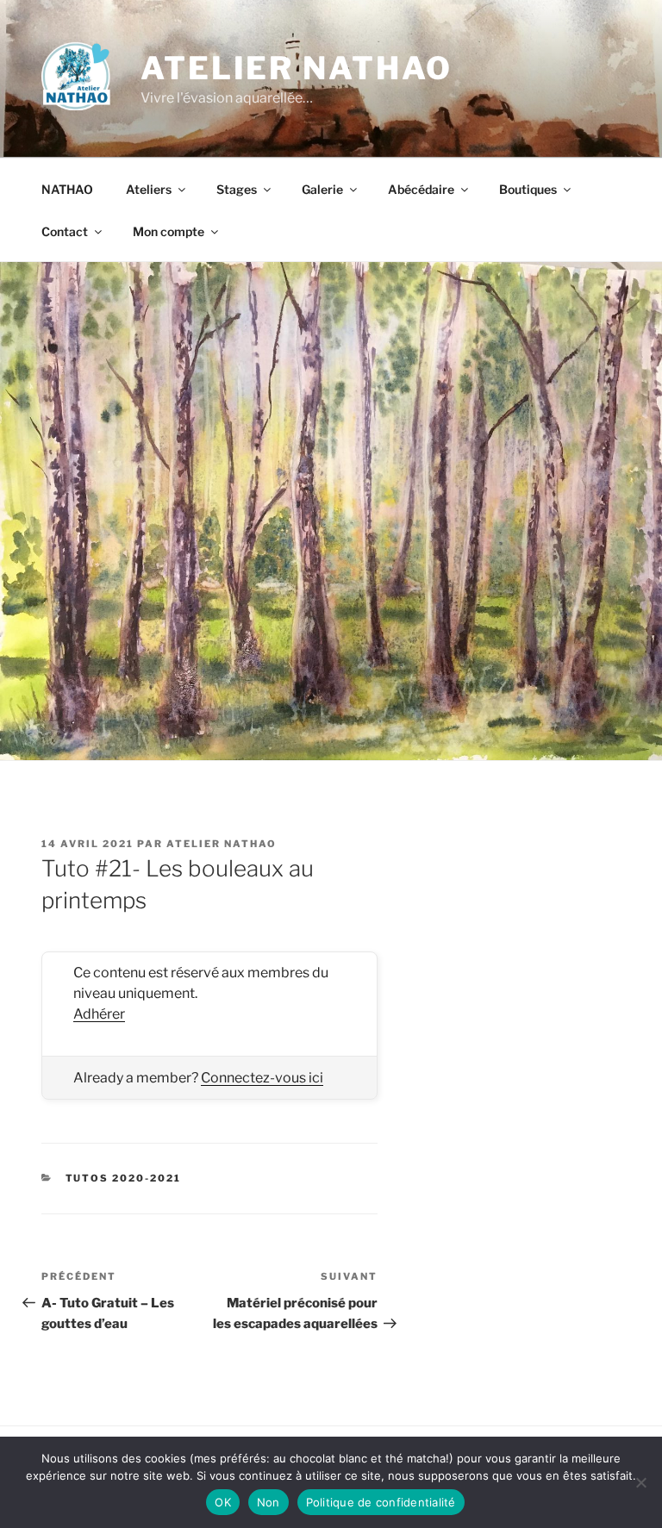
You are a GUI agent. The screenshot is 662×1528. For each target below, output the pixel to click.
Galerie (322, 189)
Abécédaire (421, 189)
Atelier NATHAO (297, 68)
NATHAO (67, 189)
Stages (236, 189)
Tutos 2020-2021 (124, 1178)
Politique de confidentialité (381, 1502)
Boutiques (528, 189)
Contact (64, 231)
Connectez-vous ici (262, 1078)
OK (223, 1502)
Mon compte (168, 231)
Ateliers (149, 189)
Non (268, 1502)
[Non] (640, 1482)
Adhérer (99, 1014)
